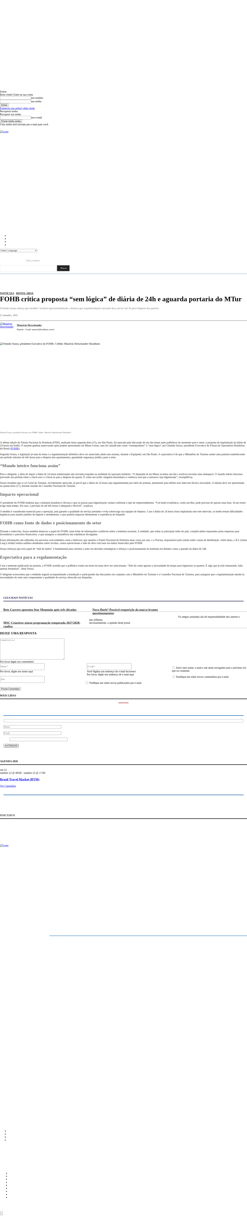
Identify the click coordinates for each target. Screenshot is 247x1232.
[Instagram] (9, 260)
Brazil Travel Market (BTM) (19, 779)
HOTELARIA (25, 293)
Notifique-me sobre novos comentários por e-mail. (202, 676)
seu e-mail (36, 117)
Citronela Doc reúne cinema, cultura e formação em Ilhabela (28, 1081)
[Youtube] (21, 260)
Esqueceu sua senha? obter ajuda (17, 108)
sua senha (36, 101)
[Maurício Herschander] (6, 329)
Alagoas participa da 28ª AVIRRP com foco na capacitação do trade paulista (36, 1088)
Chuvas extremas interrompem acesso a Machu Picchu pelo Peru (30, 1095)
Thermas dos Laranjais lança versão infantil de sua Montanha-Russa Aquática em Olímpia (42, 1102)
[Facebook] (2, 260)
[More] (241, 329)
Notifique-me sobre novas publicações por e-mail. (115, 682)
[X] (204, 329)
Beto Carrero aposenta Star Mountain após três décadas (39, 609)
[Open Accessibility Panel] (1, 1213)
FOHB (14, 448)
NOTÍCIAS (7, 293)
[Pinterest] (216, 329)
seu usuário (37, 97)
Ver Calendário (8, 786)
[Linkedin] (15, 260)
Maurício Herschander (29, 325)
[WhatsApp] (229, 329)
